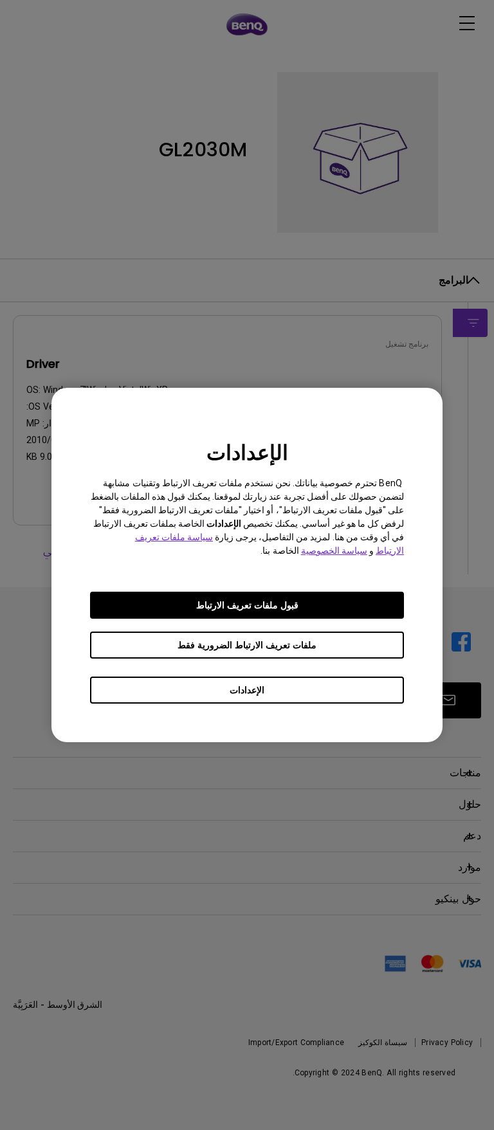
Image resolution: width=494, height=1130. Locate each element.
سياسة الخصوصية (334, 550)
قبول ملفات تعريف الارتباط (247, 605)
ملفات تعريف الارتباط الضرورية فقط (247, 645)
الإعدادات (247, 690)
